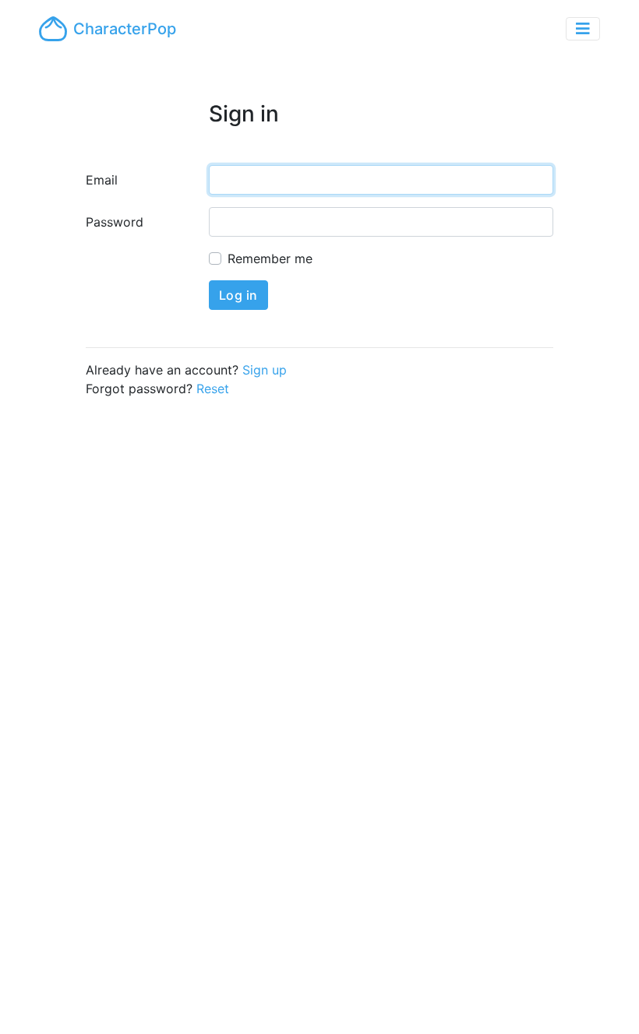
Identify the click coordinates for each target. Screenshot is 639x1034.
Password (114, 222)
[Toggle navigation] (583, 28)
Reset (212, 388)
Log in (238, 295)
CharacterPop (124, 28)
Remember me (270, 258)
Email (102, 180)
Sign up (264, 370)
